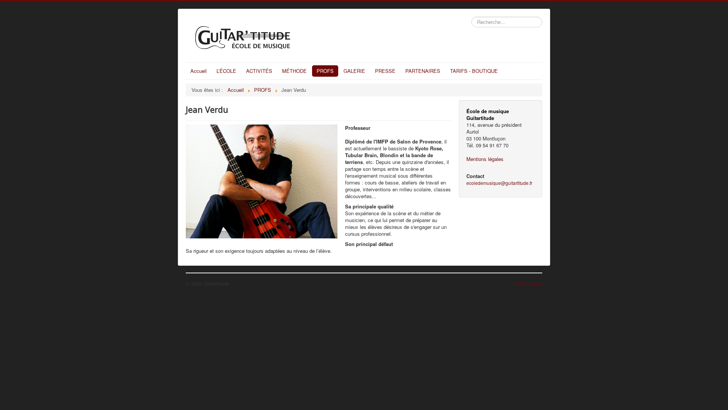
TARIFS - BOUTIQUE (474, 70)
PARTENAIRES (422, 70)
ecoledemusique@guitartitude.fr (499, 183)
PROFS (325, 70)
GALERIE (354, 70)
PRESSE (385, 70)
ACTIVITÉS (259, 70)
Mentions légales (485, 158)
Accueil (198, 70)
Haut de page (527, 283)
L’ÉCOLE (226, 70)
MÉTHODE (294, 70)
